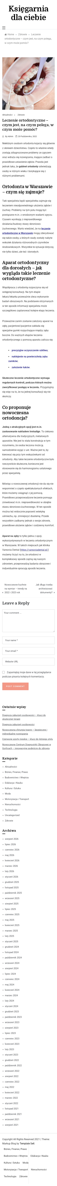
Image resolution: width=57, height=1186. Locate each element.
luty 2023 (9, 1049)
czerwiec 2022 (12, 1081)
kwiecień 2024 (12, 990)
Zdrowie (21, 115)
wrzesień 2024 (12, 963)
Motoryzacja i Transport (17, 799)
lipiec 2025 (10, 909)
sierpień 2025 (11, 903)
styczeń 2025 (11, 941)
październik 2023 (13, 1017)
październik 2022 (13, 1065)
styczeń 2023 (11, 1054)
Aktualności (7, 115)
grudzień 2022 (12, 1060)
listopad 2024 (12, 952)
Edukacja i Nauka (13, 782)
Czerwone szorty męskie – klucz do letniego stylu (27, 739)
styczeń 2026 (11, 876)
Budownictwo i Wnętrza (17, 777)
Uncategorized (12, 815)
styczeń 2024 (11, 1006)
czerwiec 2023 (12, 1038)
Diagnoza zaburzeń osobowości (18, 724)
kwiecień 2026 (12, 860)
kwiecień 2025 (12, 925)
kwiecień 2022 (12, 1092)
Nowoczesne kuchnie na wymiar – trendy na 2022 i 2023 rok (16, 588)
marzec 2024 (11, 995)
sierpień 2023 (11, 1027)
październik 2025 (13, 893)
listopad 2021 (12, 1108)
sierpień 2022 (11, 1076)
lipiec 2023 (10, 1033)
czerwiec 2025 (12, 914)
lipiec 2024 (10, 974)
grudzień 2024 (12, 946)
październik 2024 (13, 957)
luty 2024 (9, 1000)
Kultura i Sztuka (13, 788)
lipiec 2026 (10, 844)
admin (10, 136)
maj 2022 (9, 1087)
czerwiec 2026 (12, 849)
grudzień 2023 (12, 1011)
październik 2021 (13, 1114)
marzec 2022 (11, 1097)
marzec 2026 (11, 866)
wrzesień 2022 (12, 1071)
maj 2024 (9, 984)
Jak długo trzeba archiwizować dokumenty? (44, 588)
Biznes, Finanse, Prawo (16, 772)
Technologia (11, 810)
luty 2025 (9, 936)
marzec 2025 (11, 930)
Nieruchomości (13, 804)
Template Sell (27, 1143)
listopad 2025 (12, 887)
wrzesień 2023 (12, 1022)
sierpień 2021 (11, 1125)
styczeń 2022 (11, 1103)
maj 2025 (9, 920)
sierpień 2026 (11, 839)
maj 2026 (9, 855)
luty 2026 (9, 871)
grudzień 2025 (12, 882)
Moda (8, 793)
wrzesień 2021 (12, 1119)
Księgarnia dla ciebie (28, 13)
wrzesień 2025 (12, 898)
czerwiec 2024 (12, 979)
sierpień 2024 (11, 968)
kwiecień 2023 (12, 1044)
